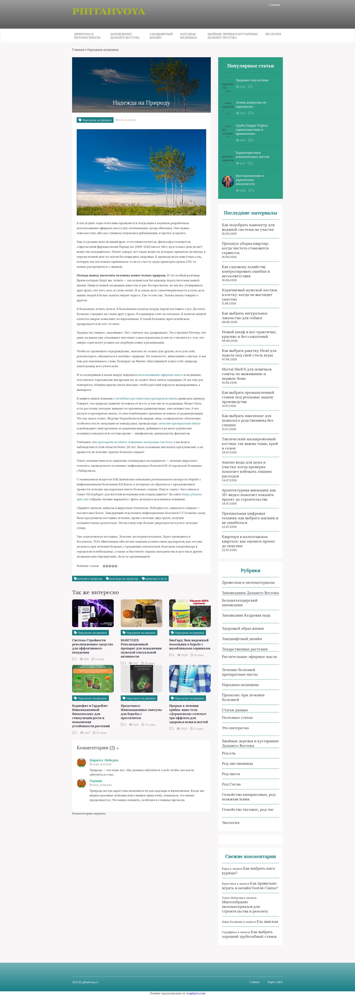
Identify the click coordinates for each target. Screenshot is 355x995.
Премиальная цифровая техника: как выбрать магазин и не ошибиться (250, 518)
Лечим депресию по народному (251, 104)
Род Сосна (231, 784)
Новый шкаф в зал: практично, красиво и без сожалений (249, 334)
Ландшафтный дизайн (161, 35)
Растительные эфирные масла (249, 656)
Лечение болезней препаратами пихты (240, 672)
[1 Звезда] (104, 566)
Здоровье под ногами (252, 80)
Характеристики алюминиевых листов (252, 155)
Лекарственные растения (245, 649)
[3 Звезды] (110, 566)
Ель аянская (267, 921)
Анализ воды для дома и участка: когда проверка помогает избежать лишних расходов (247, 469)
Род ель (229, 753)
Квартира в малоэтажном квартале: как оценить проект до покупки (248, 541)
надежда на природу (123, 578)
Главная (274, 4)
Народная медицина (188, 35)
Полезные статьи (237, 717)
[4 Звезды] (112, 566)
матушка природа (89, 578)
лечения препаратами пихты (179, 423)
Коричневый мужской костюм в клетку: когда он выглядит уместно (249, 294)
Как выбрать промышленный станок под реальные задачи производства (248, 397)
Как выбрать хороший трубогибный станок (249, 934)
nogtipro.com (196, 993)
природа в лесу (156, 578)
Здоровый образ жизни (243, 628)
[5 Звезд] (115, 566)
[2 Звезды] (107, 566)
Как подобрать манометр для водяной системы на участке (248, 227)
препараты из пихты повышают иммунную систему (135, 442)
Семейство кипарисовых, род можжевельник (248, 796)
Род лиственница (237, 763)
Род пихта (231, 773)
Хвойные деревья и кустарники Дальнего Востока (232, 35)
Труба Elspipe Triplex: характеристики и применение (252, 129)
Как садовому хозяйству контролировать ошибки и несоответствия (246, 271)
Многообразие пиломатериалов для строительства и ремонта (245, 906)
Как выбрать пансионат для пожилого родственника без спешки (247, 420)
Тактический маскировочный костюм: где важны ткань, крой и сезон (250, 443)
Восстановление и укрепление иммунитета (250, 180)
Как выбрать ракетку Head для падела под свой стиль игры (249, 352)
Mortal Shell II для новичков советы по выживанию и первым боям (246, 374)
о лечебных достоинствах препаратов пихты (145, 398)
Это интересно (235, 727)
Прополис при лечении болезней (243, 697)
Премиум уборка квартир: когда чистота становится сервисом (245, 248)
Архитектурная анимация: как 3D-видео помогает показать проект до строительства (249, 495)
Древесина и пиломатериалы (87, 35)
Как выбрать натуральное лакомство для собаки (245, 315)
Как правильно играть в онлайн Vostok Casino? (250, 885)
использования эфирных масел (160, 375)
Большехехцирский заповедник (240, 602)
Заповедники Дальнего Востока (124, 35)
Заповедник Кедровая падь (246, 615)
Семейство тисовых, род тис (248, 809)
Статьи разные (235, 710)
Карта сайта (275, 982)
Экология (273, 34)
